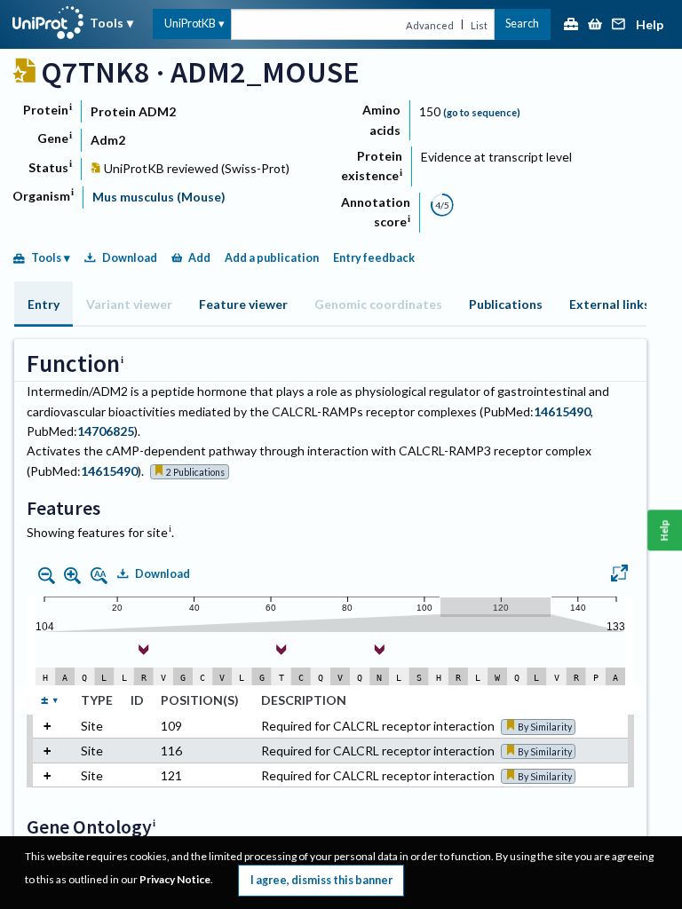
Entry (43, 304)
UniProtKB (190, 23)
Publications (506, 304)
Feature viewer (243, 304)
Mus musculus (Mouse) (159, 196)
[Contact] (619, 25)
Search (522, 23)
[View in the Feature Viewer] (619, 575)
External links (609, 304)
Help (649, 25)
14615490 (562, 411)
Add (199, 258)
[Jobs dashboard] (571, 25)
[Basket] (595, 25)
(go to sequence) (481, 112)
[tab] (43, 304)
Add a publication (272, 258)
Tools (106, 22)
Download (129, 258)
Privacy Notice (174, 879)
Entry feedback (374, 258)
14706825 (105, 431)
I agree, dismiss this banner (321, 880)
